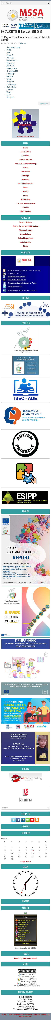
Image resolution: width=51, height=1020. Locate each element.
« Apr (22, 862)
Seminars (25, 180)
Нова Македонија (13, 47)
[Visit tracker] (25, 913)
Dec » (28, 862)
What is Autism (25, 222)
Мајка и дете (12, 68)
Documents (25, 172)
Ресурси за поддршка (25, 203)
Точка (9, 92)
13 (33, 850)
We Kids (10, 76)
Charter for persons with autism (25, 226)
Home (25, 148)
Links (25, 246)
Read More (44, 103)
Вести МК (10, 66)
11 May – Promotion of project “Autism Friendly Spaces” (25, 38)
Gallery (25, 191)
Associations (25, 234)
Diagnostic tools (25, 230)
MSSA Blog (25, 199)
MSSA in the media (25, 184)
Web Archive (25, 211)
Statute (25, 168)
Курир (9, 79)
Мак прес (10, 63)
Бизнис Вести (12, 60)
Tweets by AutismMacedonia (25, 958)
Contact (25, 207)
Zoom (9, 95)
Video (25, 195)
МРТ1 (9, 50)
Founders (25, 156)
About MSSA (25, 152)
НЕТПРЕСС (11, 87)
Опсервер (10, 74)
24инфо (10, 90)
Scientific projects (25, 238)
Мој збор (10, 58)
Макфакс (10, 82)
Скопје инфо (11, 84)
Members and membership (25, 164)
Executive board (25, 160)
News (25, 188)
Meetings (23, 43)
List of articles (25, 242)
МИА (8, 53)
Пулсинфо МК (12, 71)
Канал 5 (10, 55)
